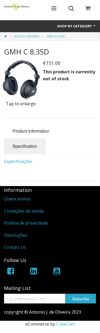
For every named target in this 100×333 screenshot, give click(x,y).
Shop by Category (75, 26)
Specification (25, 146)
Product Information (31, 131)
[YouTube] (57, 272)
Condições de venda (23, 211)
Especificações (18, 161)
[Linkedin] (34, 272)
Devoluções (15, 235)
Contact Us (15, 247)
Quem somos (17, 199)
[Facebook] (11, 272)
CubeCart (65, 324)
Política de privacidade (26, 223)
